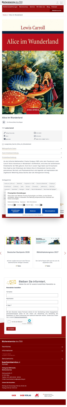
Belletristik (19, 183)
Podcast (54, 7)
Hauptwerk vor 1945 (29, 183)
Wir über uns (40, 7)
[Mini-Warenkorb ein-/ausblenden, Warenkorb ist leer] (61, 2)
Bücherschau (23, 7)
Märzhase (51, 186)
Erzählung (15, 186)
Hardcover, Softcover (9, 183)
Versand (61, 210)
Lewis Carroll (9, 128)
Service (32, 7)
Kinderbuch (52, 183)
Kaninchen (14, 189)
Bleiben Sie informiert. (32, 281)
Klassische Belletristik (42, 183)
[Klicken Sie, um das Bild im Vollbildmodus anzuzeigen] (33, 66)
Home (5, 15)
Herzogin (21, 189)
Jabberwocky (43, 186)
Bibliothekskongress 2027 (47, 252)
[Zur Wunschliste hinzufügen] (4, 122)
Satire (22, 186)
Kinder (27, 189)
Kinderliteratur (7, 186)
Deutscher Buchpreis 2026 (18, 252)
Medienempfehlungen (10, 7)
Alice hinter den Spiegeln (50, 189)
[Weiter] (65, 253)
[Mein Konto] (57, 2)
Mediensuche (56, 10)
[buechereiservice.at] (33, 362)
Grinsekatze (35, 186)
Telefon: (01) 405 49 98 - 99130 (11, 377)
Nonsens (28, 186)
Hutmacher (7, 189)
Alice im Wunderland (37, 189)
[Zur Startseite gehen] (12, 2)
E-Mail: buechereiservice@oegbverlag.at (13, 379)
